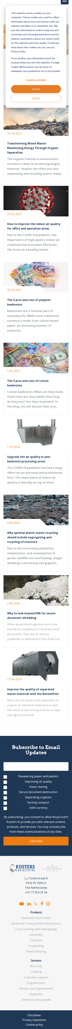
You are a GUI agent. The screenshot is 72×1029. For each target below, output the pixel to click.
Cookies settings (36, 79)
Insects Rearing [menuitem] (36, 951)
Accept (36, 89)
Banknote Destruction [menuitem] (36, 918)
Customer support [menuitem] (36, 977)
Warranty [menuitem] (36, 966)
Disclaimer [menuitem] (34, 1015)
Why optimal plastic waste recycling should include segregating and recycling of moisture (32, 537)
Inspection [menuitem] (36, 994)
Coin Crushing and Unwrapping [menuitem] (36, 929)
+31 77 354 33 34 (36, 892)
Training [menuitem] (36, 972)
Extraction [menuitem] (36, 935)
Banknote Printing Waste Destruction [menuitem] (36, 923)
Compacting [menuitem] (36, 946)
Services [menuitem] (36, 960)
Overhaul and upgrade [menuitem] (36, 1000)
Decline (36, 98)
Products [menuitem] (36, 912)
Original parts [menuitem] (36, 983)
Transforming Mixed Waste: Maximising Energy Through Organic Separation (33, 147)
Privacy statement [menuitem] (34, 1020)
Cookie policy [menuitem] (34, 1025)
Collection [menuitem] (36, 940)
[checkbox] (36, 792)
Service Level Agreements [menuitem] (36, 988)
